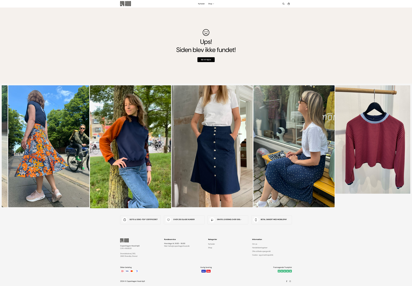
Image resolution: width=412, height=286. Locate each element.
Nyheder (201, 4)
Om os (254, 244)
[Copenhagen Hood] (125, 4)
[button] (288, 3)
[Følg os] (287, 281)
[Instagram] (290, 281)
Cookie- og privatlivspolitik (262, 255)
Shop (210, 4)
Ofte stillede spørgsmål (261, 251)
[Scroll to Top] (407, 274)
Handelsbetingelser (259, 248)
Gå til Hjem (206, 60)
